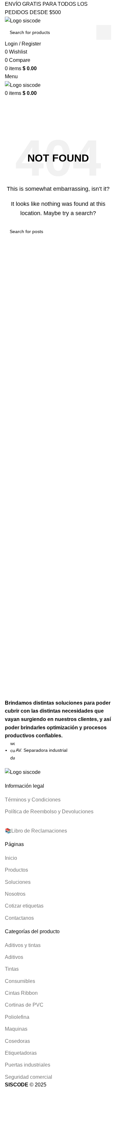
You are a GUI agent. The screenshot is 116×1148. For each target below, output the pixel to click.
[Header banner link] (58, 574)
